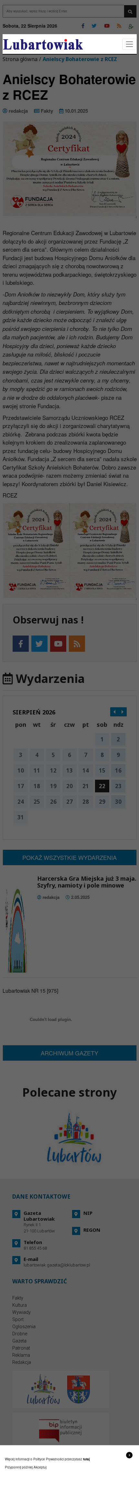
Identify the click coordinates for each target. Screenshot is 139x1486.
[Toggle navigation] (129, 44)
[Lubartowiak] (43, 44)
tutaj (86, 1459)
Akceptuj (40, 1467)
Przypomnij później (19, 1467)
